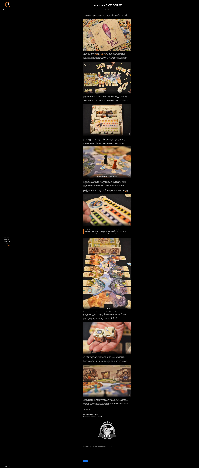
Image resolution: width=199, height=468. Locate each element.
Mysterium (96, 54)
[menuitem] (7, 232)
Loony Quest (103, 54)
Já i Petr (125, 191)
